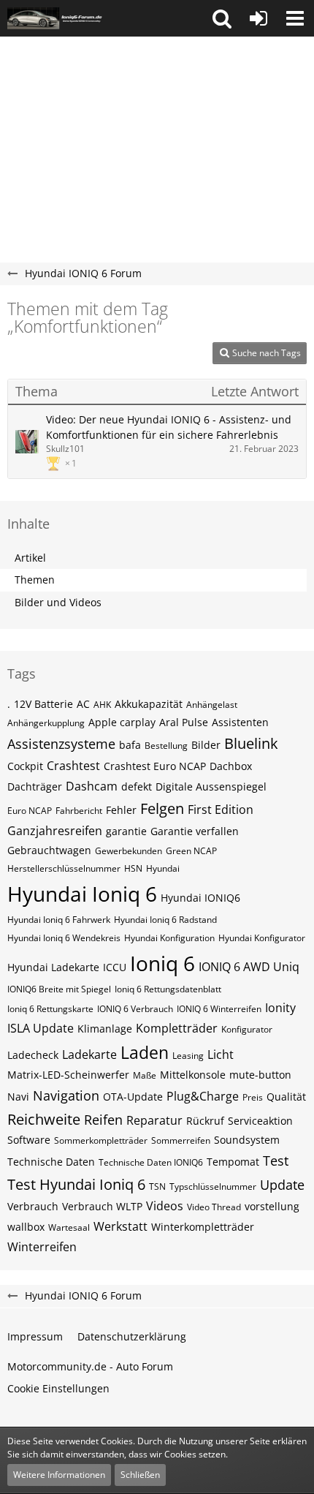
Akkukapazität (149, 704)
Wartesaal (69, 1227)
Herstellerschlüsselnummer (63, 868)
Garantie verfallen (194, 831)
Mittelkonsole (193, 1075)
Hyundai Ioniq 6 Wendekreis (63, 938)
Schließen (140, 1474)
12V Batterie (43, 704)
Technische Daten (51, 1162)
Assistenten (240, 722)
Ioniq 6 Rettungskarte (50, 1009)
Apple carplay (122, 722)
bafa (130, 745)
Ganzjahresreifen (54, 831)
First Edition (220, 809)
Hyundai (163, 868)
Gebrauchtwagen (49, 850)
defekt (136, 786)
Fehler (121, 810)
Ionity (280, 1008)
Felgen (162, 808)
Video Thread (214, 1207)
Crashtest (73, 766)
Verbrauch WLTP (102, 1206)
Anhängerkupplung (46, 723)
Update (282, 1184)
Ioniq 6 (162, 963)
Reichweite (43, 1119)
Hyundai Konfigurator (261, 938)
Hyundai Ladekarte (53, 967)
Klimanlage (104, 1028)
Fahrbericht (78, 810)
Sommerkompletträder (101, 1140)
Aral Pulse (183, 722)
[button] (222, 18)
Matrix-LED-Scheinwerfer (68, 1075)
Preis (252, 1097)
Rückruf (205, 1121)
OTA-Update (133, 1096)
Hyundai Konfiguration (169, 938)
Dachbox (231, 766)
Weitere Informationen (59, 1474)
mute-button (260, 1075)
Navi (18, 1096)
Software (28, 1140)
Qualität (286, 1096)
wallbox (26, 1227)
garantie (126, 831)
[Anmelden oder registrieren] (258, 18)
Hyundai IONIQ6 (200, 898)
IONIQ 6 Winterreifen (219, 1009)
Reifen (103, 1119)
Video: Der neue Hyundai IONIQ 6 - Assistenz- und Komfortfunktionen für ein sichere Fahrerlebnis (168, 427)
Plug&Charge (202, 1096)
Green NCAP (191, 851)
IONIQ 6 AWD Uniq (249, 967)
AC (83, 704)
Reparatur (154, 1120)
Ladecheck (32, 1055)
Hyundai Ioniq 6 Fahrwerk (58, 919)
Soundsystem (247, 1140)
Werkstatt (120, 1226)
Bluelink (251, 743)
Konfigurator (246, 1029)
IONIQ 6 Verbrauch (135, 1009)
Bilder (206, 745)
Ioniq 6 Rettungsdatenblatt (168, 989)
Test (275, 1160)
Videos (164, 1206)
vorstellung (272, 1206)
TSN (157, 1186)
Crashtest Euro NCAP (155, 766)
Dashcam (92, 786)
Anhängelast (211, 704)
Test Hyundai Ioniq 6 (76, 1184)
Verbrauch (32, 1206)
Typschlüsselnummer (212, 1186)
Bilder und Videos (58, 602)
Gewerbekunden (128, 851)
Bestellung (166, 745)
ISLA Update (40, 1028)
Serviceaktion (260, 1121)
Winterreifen (42, 1247)
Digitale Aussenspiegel (211, 786)
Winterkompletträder (202, 1227)
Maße (144, 1075)
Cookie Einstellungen (58, 1388)
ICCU (114, 967)
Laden (144, 1052)
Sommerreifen (180, 1140)
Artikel (30, 558)
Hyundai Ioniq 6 (82, 894)
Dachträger (34, 786)
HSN (133, 868)
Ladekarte (89, 1054)
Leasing (188, 1055)
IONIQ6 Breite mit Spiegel (59, 989)
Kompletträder (177, 1028)
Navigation (66, 1095)
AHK (102, 704)
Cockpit (25, 766)
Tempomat (233, 1162)
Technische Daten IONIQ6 (151, 1162)
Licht (220, 1054)
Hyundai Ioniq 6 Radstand (165, 919)
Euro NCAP (29, 810)
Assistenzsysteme (61, 743)
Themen (35, 579)
